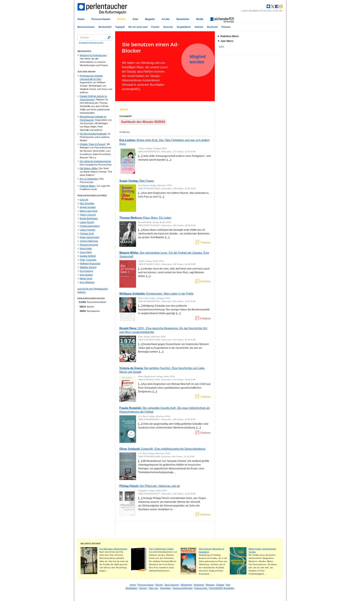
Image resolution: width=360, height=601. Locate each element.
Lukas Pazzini (87, 222)
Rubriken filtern (229, 36)
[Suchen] (109, 37)
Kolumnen (199, 584)
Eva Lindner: (164, 142)
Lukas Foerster (87, 229)
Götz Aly (84, 199)
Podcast (225, 27)
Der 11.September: (89, 179)
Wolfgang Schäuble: (156, 293)
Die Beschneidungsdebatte (93, 133)
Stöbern (199, 27)
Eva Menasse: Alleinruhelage (113, 549)
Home (81, 19)
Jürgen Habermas (89, 241)
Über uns (153, 588)
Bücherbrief (105, 27)
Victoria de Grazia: (162, 370)
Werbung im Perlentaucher (93, 55)
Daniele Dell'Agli (88, 256)
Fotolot (155, 27)
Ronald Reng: (163, 330)
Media (199, 19)
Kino (135, 19)
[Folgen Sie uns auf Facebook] (276, 6)
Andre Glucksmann (89, 237)
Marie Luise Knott (88, 211)
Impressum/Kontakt (182, 588)
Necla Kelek (86, 248)
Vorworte (168, 27)
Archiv (166, 19)
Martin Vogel (86, 278)
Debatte (220, 584)
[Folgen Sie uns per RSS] (280, 6)
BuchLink (212, 27)
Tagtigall (120, 27)
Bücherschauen (86, 27)
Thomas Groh (87, 233)
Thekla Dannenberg (90, 226)
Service (143, 588)
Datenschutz (201, 588)
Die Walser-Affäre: (89, 168)
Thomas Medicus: (145, 217)
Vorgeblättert (184, 27)
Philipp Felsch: (149, 486)
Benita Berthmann (89, 218)
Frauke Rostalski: (164, 409)
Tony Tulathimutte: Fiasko (161, 549)
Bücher (121, 19)
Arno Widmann (87, 282)
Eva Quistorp (86, 271)
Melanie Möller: (164, 254)
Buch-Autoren (172, 584)
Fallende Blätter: (88, 186)
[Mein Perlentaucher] (268, 6)
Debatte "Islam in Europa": (93, 144)
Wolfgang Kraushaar (90, 263)
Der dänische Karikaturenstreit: (95, 161)
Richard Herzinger (89, 244)
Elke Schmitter (87, 203)
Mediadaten (131, 588)
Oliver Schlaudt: (162, 448)
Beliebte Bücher (90, 543)
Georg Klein (86, 252)
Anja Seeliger (86, 274)
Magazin (150, 19)
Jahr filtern (226, 41)
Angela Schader (88, 207)
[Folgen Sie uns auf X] (272, 6)
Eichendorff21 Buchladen (221, 588)
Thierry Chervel (88, 214)
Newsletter (182, 19)
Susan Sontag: (136, 180)
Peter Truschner (88, 259)
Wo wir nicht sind (138, 27)
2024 (221, 46)
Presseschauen (100, 19)
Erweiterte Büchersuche (91, 43)
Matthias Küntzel (88, 267)
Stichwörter (186, 584)
